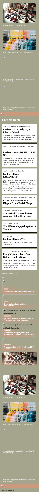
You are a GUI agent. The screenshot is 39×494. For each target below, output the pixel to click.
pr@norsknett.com (8, 491)
